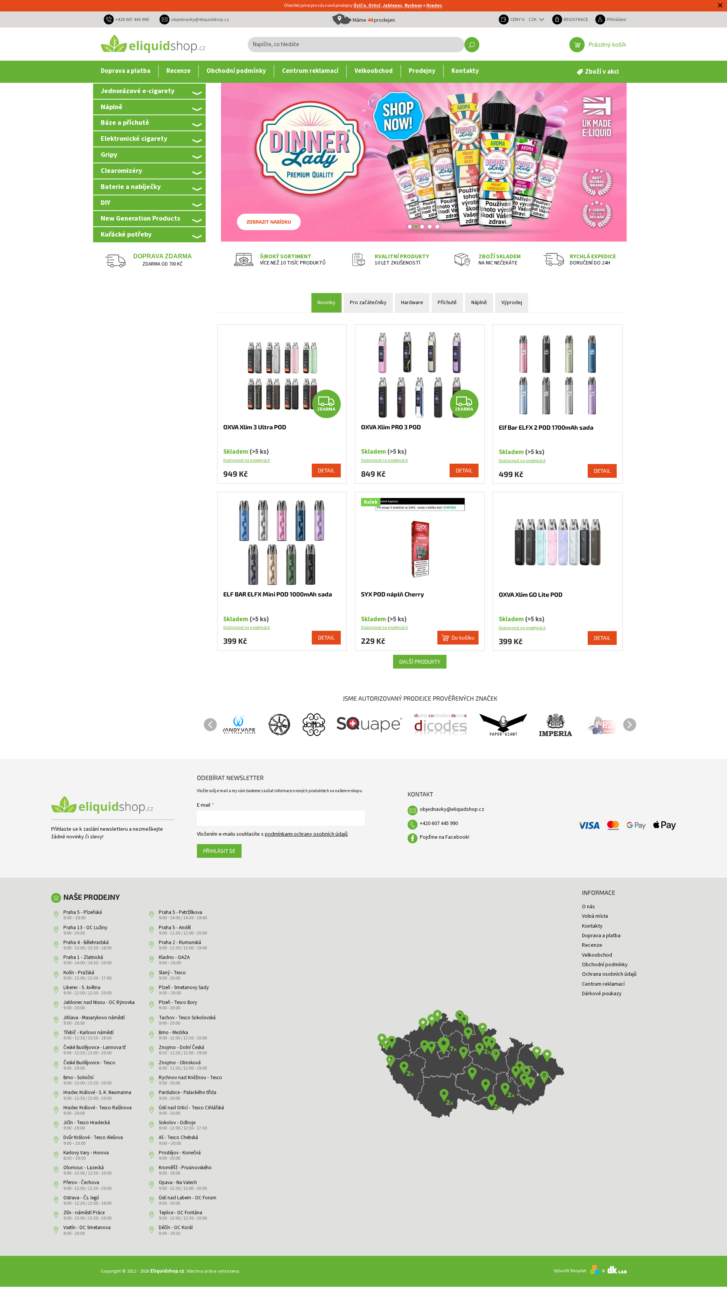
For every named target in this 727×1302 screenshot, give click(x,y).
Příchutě (447, 302)
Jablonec (392, 5)
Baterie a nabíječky (131, 187)
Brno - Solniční (78, 1077)
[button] (231, 162)
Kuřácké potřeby (126, 234)
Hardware (412, 302)
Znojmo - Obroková (180, 1062)
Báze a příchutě (125, 122)
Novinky (326, 302)
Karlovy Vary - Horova (86, 1152)
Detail (326, 470)
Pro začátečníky (368, 302)
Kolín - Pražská (78, 972)
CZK (533, 19)
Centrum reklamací (603, 984)
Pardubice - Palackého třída (187, 1092)
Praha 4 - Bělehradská (86, 942)
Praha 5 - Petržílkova (180, 912)
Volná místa (595, 916)
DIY (105, 203)
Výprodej (511, 302)
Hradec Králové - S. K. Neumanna (97, 1092)
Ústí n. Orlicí (366, 5)
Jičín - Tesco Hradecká (86, 1122)
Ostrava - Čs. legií (81, 1197)
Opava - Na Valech (178, 1182)
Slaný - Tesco (172, 972)
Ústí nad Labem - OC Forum (187, 1197)
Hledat (471, 44)
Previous (210, 724)
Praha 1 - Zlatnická (83, 957)
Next (629, 724)
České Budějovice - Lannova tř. (94, 1047)
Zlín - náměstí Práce (84, 1212)
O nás (588, 906)
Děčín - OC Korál (176, 1227)
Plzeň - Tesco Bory (178, 1002)
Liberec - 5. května (81, 987)
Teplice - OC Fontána (180, 1212)
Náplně (112, 107)
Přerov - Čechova (81, 1182)
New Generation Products (140, 218)
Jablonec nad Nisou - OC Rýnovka (99, 1002)
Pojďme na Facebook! (444, 837)
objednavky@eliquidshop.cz (452, 809)
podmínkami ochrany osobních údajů (306, 834)
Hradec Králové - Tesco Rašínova (97, 1107)
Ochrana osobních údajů (609, 974)
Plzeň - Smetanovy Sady (184, 987)
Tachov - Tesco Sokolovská (187, 1017)
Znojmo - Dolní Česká (181, 1047)
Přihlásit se (219, 851)
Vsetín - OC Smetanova (87, 1227)
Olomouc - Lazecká (83, 1167)
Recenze (592, 945)
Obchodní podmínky (605, 964)
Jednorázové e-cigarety (137, 91)
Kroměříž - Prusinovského (185, 1167)
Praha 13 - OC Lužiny (85, 927)
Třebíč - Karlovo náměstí (88, 1032)
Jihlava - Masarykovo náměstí (94, 1017)
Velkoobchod (597, 955)
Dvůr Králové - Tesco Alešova (93, 1137)
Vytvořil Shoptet (570, 1270)
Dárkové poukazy (602, 993)
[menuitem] (125, 71)
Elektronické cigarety (134, 138)
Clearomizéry (121, 171)
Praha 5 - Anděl (175, 927)
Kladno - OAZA (174, 957)
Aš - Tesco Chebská (178, 1137)
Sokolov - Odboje (177, 1122)
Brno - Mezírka (173, 1032)
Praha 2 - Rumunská (180, 942)
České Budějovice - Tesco (89, 1062)
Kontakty (592, 926)
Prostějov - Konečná (180, 1152)
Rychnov (413, 5)
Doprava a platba (601, 935)
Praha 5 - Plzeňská (82, 912)
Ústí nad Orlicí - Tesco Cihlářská (191, 1107)
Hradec (434, 5)
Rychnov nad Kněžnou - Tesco (190, 1077)
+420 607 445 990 (439, 823)
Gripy (109, 155)
